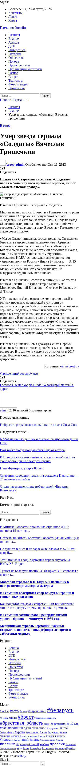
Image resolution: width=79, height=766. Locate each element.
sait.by (21, 756)
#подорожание (47, 739)
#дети (27, 728)
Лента (12, 16)
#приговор (22, 744)
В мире (13, 38)
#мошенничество (28, 736)
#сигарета (71, 744)
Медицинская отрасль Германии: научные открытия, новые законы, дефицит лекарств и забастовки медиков (35, 629)
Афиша (13, 42)
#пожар (59, 739)
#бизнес (13, 717)
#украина (59, 748)
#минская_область (9, 735)
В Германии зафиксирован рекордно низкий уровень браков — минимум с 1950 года (33, 616)
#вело (47, 723)
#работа (44, 744)
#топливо (48, 748)
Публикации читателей (25, 69)
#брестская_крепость (45, 717)
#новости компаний (14, 739)
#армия (23, 711)
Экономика (16, 88)
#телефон (35, 748)
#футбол (70, 748)
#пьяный (33, 744)
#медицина (53, 732)
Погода (13, 61)
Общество (15, 57)
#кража (20, 732)
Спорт (12, 76)
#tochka (4, 711)
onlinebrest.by (69, 366)
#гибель (72, 723)
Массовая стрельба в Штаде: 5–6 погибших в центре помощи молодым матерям (34, 583)
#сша (26, 748)
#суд (19, 748)
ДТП (11, 46)
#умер (33, 373)
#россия (23, 373)
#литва (43, 732)
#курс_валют (32, 732)
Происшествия (19, 65)
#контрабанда (7, 732)
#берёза (4, 718)
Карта (12, 20)
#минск (63, 732)
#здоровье (53, 728)
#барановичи (37, 711)
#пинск (34, 739)
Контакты (15, 13)
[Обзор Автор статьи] (8, 406)
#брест (25, 717)
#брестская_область (21, 723)
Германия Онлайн (13, 27)
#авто (14, 711)
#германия (58, 723)
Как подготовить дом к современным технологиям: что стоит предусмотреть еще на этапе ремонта (37, 605)
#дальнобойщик (11, 728)
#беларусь (60, 710)
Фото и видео (18, 84)
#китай (64, 728)
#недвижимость (55, 735)
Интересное (16, 50)
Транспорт (16, 80)
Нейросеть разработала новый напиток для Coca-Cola (38, 424)
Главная (14, 35)
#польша (8, 743)
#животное (39, 728)
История (14, 54)
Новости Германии (13, 100)
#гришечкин (9, 373)
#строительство (8, 748)
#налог (41, 736)
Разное (13, 73)
